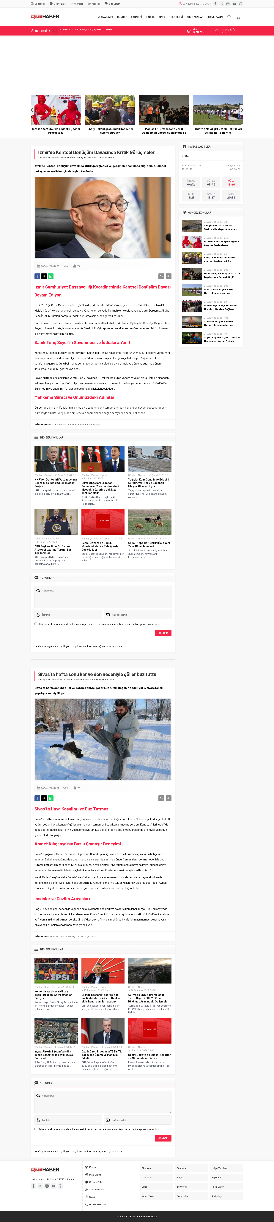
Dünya (37, 538)
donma (63, 936)
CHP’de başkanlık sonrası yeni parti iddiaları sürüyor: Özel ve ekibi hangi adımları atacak (101, 998)
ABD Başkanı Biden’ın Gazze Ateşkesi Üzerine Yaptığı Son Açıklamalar (53, 549)
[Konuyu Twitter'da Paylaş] (44, 276)
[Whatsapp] (240, 3)
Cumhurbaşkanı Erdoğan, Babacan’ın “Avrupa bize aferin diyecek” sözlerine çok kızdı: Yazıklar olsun (100, 487)
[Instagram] (228, 3)
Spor (47, 987)
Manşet (48, 475)
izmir (55, 424)
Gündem (53, 157)
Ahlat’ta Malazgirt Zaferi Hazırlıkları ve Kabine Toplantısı (164, 130)
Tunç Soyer (94, 424)
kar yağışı (72, 936)
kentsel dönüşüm (68, 424)
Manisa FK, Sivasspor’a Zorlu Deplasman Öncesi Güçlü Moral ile (110, 130)
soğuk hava (90, 936)
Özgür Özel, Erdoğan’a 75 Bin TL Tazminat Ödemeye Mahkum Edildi (101, 1055)
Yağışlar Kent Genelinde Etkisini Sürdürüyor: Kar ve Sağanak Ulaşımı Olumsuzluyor (148, 483)
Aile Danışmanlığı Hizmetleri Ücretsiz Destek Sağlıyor (218, 130)
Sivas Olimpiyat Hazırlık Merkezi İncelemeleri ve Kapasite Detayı (218, 325)
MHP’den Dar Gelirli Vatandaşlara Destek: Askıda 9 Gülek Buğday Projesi (55, 483)
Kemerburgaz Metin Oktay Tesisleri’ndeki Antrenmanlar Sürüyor (53, 995)
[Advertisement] (137, 63)
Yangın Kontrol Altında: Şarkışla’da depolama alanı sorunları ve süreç (220, 229)
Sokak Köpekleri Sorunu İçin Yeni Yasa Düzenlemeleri (149, 544)
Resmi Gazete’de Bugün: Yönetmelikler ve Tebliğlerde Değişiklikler (100, 546)
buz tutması (53, 936)
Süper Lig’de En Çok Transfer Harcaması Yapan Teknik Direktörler (222, 341)
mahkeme (83, 424)
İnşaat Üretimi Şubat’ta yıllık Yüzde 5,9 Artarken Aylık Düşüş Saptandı (53, 1055)
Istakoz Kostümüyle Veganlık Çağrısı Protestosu (222, 243)
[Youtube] (234, 3)
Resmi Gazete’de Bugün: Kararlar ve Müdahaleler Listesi (149, 1056)
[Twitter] (221, 3)
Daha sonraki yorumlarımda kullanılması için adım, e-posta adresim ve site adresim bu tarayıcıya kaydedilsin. (99, 623)
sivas (81, 936)
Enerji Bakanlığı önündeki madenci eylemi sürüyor (86, 30)
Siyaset (104, 475)
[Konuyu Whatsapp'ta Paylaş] (50, 276)
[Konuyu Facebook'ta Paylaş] (37, 276)
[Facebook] (215, 3)
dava (49, 424)
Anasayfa (42, 157)
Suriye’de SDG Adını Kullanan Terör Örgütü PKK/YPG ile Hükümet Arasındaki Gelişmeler (148, 998)
